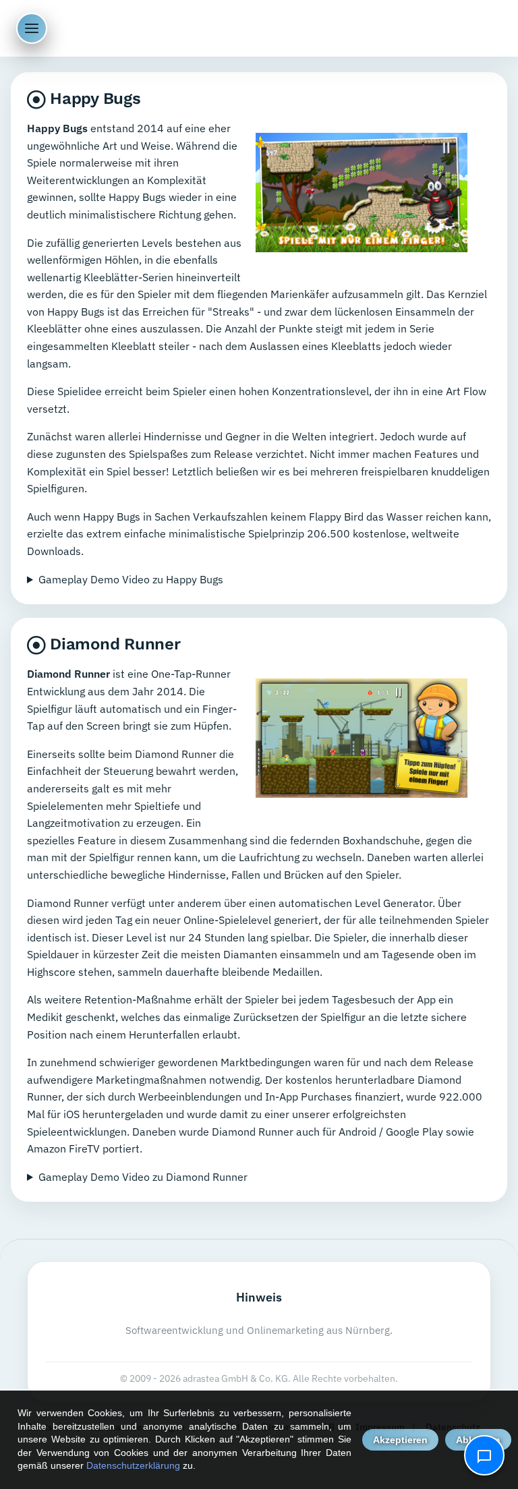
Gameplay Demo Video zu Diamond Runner (143, 1177)
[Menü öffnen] (31, 28)
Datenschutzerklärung (133, 1465)
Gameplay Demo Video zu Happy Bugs (130, 579)
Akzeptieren (400, 1439)
